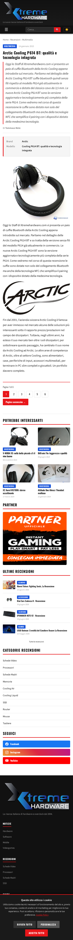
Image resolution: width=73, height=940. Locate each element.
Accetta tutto (36, 933)
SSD (5, 702)
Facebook (14, 744)
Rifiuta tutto (24, 924)
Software (7, 836)
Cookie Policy (42, 915)
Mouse (6, 716)
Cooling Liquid (10, 695)
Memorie (7, 681)
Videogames (9, 848)
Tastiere (7, 723)
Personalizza (48, 924)
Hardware (7, 831)
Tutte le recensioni (36, 641)
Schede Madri (10, 674)
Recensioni (15, 39)
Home (6, 39)
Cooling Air (8, 688)
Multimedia (27, 39)
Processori (8, 668)
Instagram (15, 752)
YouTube (14, 760)
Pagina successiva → (16, 402)
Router (6, 709)
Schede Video (10, 660)
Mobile (6, 842)
